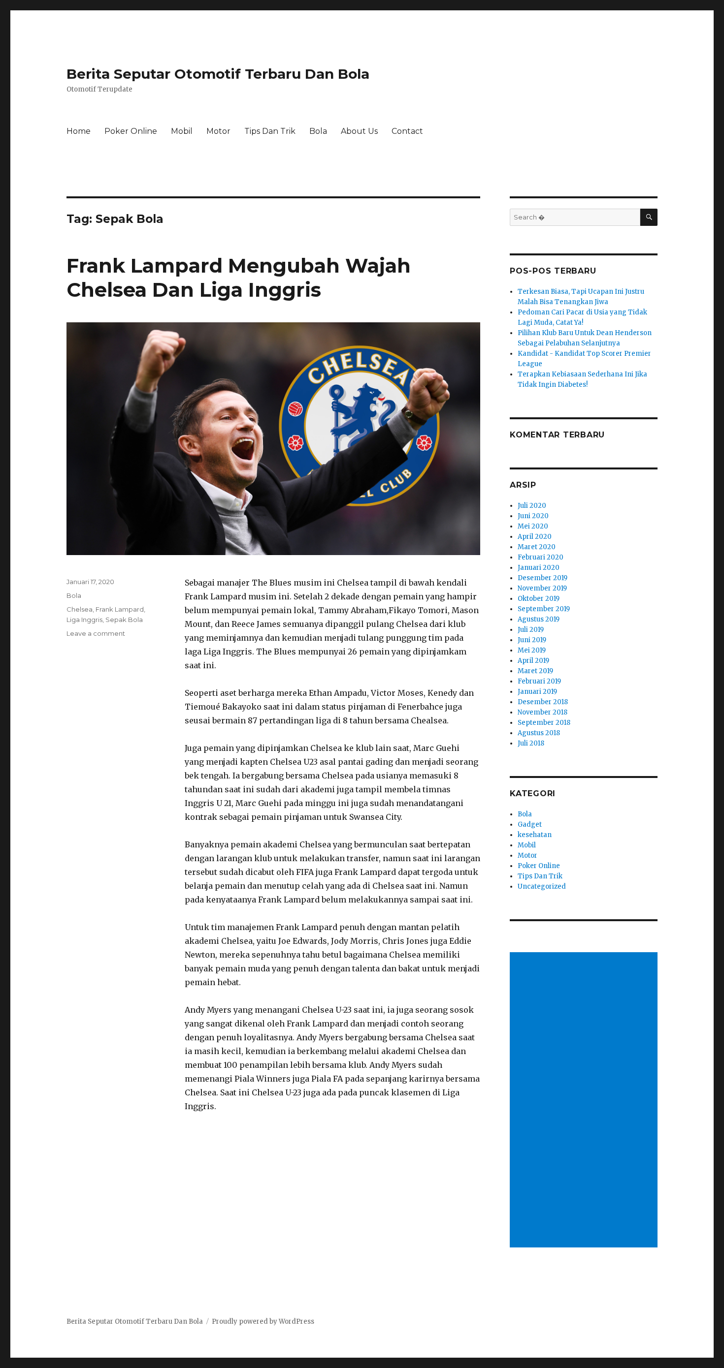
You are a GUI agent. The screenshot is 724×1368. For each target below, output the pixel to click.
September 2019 (544, 609)
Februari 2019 (539, 681)
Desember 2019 (542, 578)
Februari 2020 (540, 557)
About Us (359, 131)
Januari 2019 (537, 691)
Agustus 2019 (538, 619)
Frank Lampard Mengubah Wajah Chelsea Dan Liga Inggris (238, 277)
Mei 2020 (533, 526)
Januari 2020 (538, 567)
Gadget (530, 824)
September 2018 (544, 722)
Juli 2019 (531, 629)
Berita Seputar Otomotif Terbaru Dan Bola (217, 73)
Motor (218, 131)
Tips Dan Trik (270, 131)
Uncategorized (542, 886)
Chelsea (79, 609)
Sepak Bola (124, 619)
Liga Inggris (84, 619)
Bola (318, 131)
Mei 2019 (532, 650)
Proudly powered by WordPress (263, 1321)
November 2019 (542, 588)
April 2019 (533, 660)
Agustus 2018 (539, 733)
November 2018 (542, 712)
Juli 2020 (532, 505)
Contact (407, 131)
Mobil (182, 131)
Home (78, 131)
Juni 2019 (532, 640)
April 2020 (535, 536)
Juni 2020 (533, 516)
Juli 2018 (531, 743)
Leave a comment (95, 633)
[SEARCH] (649, 217)
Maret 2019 (535, 671)
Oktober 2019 (538, 598)
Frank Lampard (120, 609)
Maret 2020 (537, 547)
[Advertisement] (585, 1100)
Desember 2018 (543, 702)
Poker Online (130, 131)
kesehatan (535, 835)
